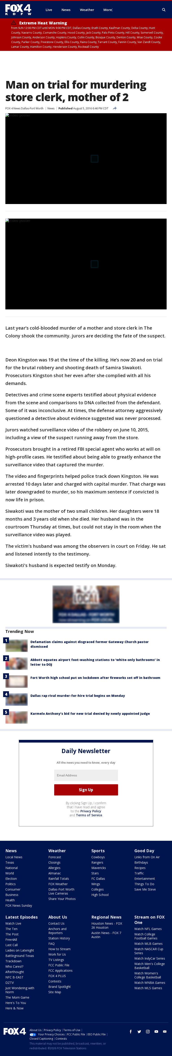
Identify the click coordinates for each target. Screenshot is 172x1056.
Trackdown (13, 961)
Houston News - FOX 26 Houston (106, 925)
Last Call (11, 945)
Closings (54, 862)
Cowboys (98, 857)
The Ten (11, 929)
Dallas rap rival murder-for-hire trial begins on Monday (77, 695)
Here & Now (14, 1008)
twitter (139, 1031)
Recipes (140, 868)
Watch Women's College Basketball (147, 975)
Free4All (11, 939)
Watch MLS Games (148, 988)
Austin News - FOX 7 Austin (106, 935)
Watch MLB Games (148, 943)
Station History (59, 938)
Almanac (54, 873)
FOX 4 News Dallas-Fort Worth (24, 108)
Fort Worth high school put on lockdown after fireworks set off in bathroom (95, 678)
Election (11, 878)
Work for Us (57, 954)
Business (11, 895)
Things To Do (144, 884)
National (11, 868)
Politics (10, 884)
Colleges (97, 889)
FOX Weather (58, 884)
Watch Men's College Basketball (149, 966)
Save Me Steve (145, 889)
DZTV (9, 982)
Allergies (54, 868)
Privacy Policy (90, 811)
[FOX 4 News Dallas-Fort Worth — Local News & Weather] (20, 9)
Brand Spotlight (59, 986)
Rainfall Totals (58, 878)
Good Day (144, 850)
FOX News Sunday (18, 905)
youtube (156, 1031)
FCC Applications (60, 970)
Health (10, 900)
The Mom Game (17, 997)
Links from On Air (147, 857)
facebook (130, 1031)
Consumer (12, 889)
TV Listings (56, 960)
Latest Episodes (21, 917)
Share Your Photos (62, 899)
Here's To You (15, 1003)
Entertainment (144, 878)
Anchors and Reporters (57, 931)
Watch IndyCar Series (149, 958)
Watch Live (13, 923)
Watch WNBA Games (149, 982)
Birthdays (141, 862)
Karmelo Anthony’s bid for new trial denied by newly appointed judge (90, 713)
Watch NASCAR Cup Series (148, 951)
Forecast (54, 857)
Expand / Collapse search (164, 9)
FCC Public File (58, 965)
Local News (13, 857)
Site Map (54, 992)
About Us (57, 917)
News (50, 108)
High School (100, 895)
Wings (95, 884)
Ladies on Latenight (19, 950)
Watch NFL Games (148, 929)
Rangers (97, 862)
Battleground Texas (19, 956)
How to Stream (59, 949)
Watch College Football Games (145, 936)
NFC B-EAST (14, 977)
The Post (12, 934)
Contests (54, 981)
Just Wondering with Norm (19, 990)
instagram (147, 1031)
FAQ (51, 943)
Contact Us (56, 923)
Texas (9, 862)
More (107, 9)
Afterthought (14, 972)
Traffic (139, 873)
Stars (95, 873)
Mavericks (98, 868)
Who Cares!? (14, 966)
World (9, 873)
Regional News (106, 917)
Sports (98, 850)
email (164, 1031)
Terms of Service (89, 815)
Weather (57, 850)
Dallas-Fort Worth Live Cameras (61, 891)
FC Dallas (98, 878)
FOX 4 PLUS (57, 976)
